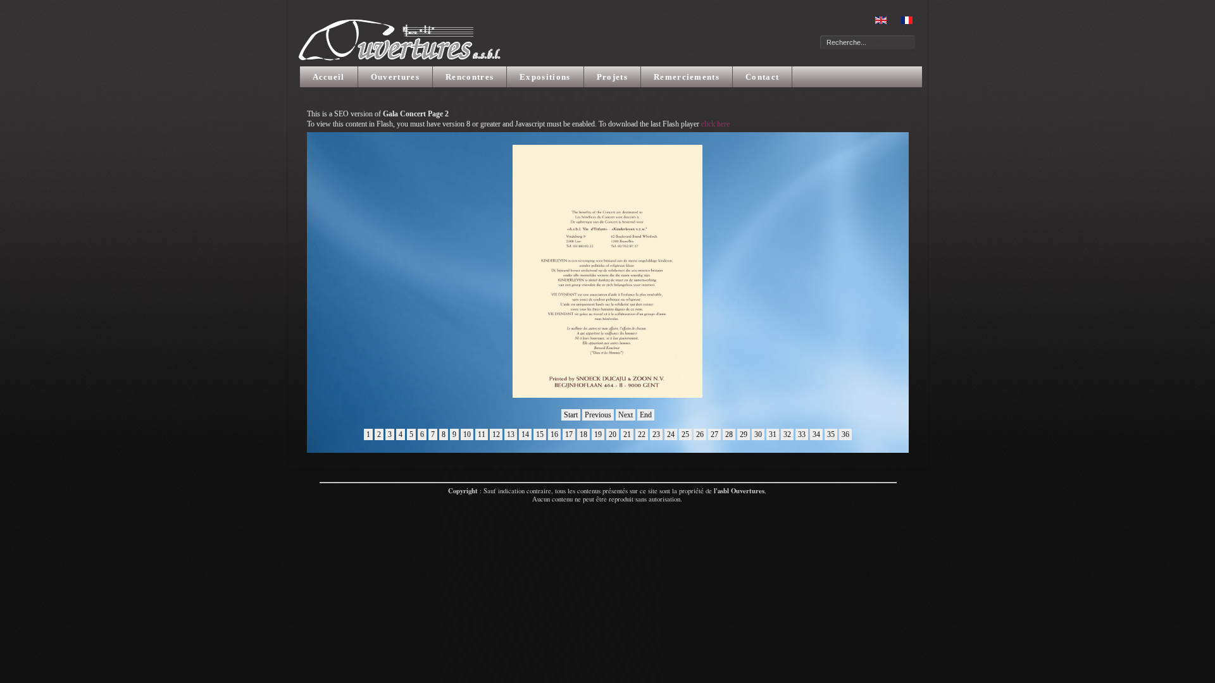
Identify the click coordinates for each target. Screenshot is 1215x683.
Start (571, 414)
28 (729, 434)
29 (743, 434)
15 (540, 434)
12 (496, 434)
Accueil (329, 77)
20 (612, 434)
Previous (598, 414)
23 (656, 434)
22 (641, 434)
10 (467, 434)
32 (787, 434)
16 (554, 434)
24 (671, 434)
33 (802, 434)
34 (816, 434)
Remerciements (687, 77)
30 (758, 434)
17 (569, 434)
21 (627, 434)
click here (715, 124)
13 (510, 434)
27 (714, 434)
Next (625, 414)
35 (831, 434)
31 (772, 434)
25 (685, 434)
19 (598, 434)
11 (481, 434)
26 (700, 434)
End (646, 414)
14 (525, 434)
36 (845, 434)
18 (583, 434)
